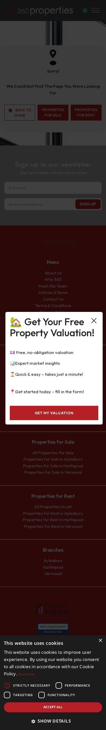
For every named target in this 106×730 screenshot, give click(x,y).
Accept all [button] (53, 707)
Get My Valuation (54, 412)
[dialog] (53, 682)
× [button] (100, 641)
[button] (53, 721)
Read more (26, 674)
